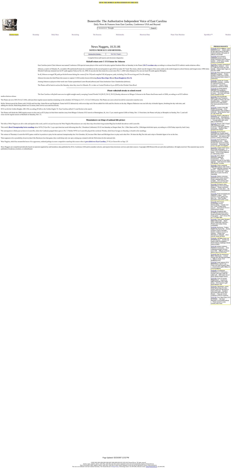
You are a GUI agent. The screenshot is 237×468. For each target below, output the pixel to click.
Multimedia (120, 35)
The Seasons (97, 35)
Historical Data (145, 35)
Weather (228, 35)
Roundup (36, 35)
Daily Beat (55, 35)
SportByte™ (208, 35)
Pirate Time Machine (178, 35)
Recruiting (75, 35)
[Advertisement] (116, 40)
